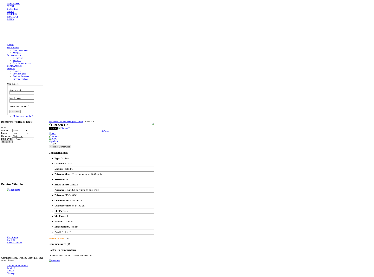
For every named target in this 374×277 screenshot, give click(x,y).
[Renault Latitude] (25, 232)
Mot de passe (15, 98)
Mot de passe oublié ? (23, 116)
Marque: (6, 130)
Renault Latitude (14, 242)
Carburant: (6, 136)
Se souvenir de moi (18, 106)
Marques (72, 121)
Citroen (79, 121)
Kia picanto (12, 237)
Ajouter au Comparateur (60, 147)
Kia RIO (11, 240)
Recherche (6, 142)
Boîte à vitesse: (8, 139)
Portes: (6, 133)
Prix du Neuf (62, 121)
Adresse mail (15, 90)
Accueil (52, 121)
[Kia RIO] (25, 212)
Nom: (7, 127)
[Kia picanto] (13, 190)
